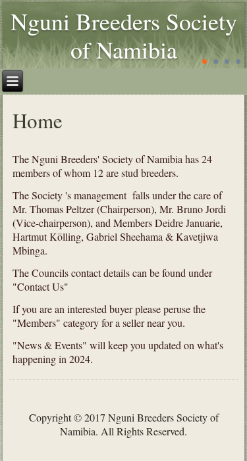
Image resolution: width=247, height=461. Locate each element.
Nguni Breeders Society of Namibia (124, 35)
